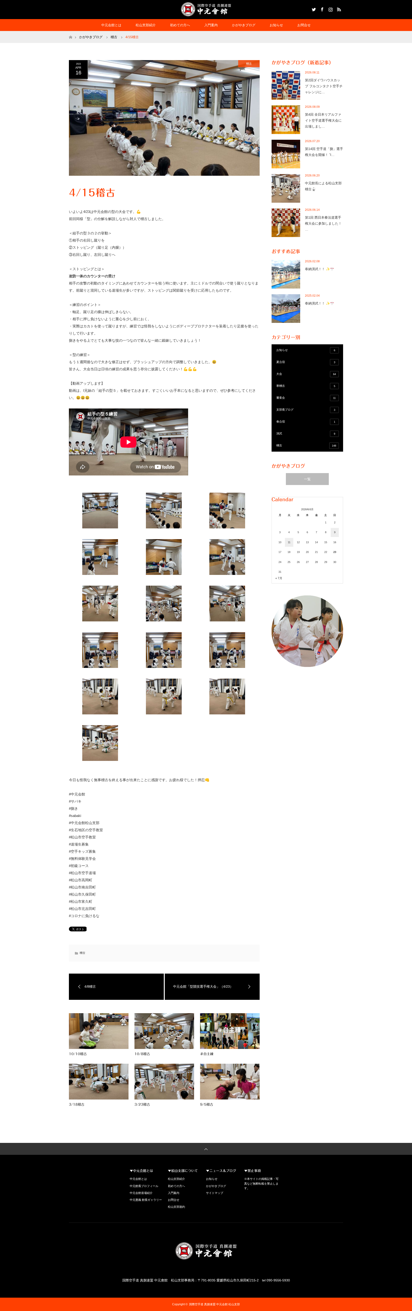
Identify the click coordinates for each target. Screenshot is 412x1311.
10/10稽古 (78, 1054)
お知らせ (276, 25)
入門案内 (211, 25)
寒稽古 (305, 385)
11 (289, 542)
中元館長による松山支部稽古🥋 (323, 186)
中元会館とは (111, 25)
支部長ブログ (305, 409)
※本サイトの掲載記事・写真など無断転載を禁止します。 (261, 1183)
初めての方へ (180, 25)
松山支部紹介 (146, 25)
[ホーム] (70, 33)
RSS (338, 8)
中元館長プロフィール (144, 1186)
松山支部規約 (176, 1206)
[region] (307, 631)
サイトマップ (214, 1193)
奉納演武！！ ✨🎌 (319, 269)
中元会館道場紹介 (141, 1193)
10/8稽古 (142, 1054)
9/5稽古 (206, 1104)
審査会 (306, 397)
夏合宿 (305, 362)
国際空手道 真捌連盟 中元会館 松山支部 (214, 1304)
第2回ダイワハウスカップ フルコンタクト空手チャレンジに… (324, 86)
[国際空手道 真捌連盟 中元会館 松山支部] (206, 9)
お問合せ (304, 25)
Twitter (313, 8)
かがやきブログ (243, 25)
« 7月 (278, 578)
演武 (305, 433)
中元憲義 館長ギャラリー (146, 1200)
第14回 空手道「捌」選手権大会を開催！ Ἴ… (324, 152)
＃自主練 (206, 1054)
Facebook (321, 8)
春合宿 (305, 421)
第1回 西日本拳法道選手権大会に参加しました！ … (323, 223)
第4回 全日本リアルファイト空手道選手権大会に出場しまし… (323, 120)
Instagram (330, 8)
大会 (306, 374)
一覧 (307, 479)
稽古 (249, 63)
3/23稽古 (142, 1104)
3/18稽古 (76, 1104)
